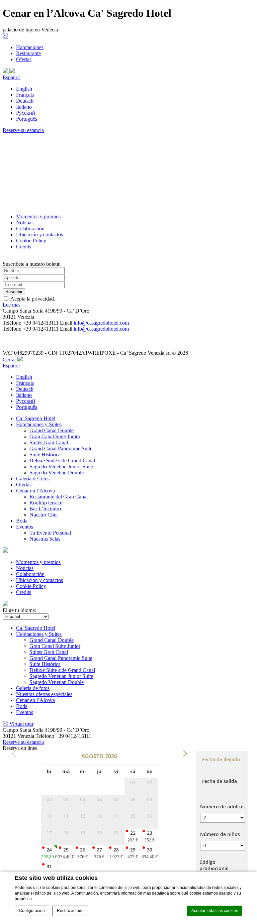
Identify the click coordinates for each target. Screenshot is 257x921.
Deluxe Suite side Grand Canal (62, 460)
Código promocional (214, 865)
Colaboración (30, 228)
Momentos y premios (38, 216)
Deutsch (24, 101)
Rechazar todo (70, 910)
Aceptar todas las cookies (214, 910)
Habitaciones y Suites (39, 424)
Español (11, 77)
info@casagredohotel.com (101, 323)
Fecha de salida (219, 781)
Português (26, 119)
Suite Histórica (45, 454)
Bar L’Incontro (45, 508)
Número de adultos (222, 806)
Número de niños (220, 834)
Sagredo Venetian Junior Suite (61, 466)
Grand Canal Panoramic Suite (60, 448)
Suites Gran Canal (48, 442)
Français (25, 95)
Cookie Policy (31, 240)
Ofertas (23, 59)
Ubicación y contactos (39, 234)
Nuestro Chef (43, 514)
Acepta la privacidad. (32, 299)
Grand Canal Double (51, 430)
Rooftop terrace (45, 502)
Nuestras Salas (44, 539)
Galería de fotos (33, 478)
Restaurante (28, 53)
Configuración (32, 910)
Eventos (24, 527)
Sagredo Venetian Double (56, 472)
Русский (25, 113)
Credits (23, 246)
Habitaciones (30, 47)
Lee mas (11, 305)
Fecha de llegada (221, 759)
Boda (21, 521)
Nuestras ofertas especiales (44, 694)
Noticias (24, 222)
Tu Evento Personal (50, 533)
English (24, 89)
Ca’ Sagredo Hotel (35, 418)
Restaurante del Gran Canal (58, 496)
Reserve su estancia (23, 130)
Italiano (24, 107)
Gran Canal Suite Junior (54, 436)
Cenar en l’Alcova (35, 490)
